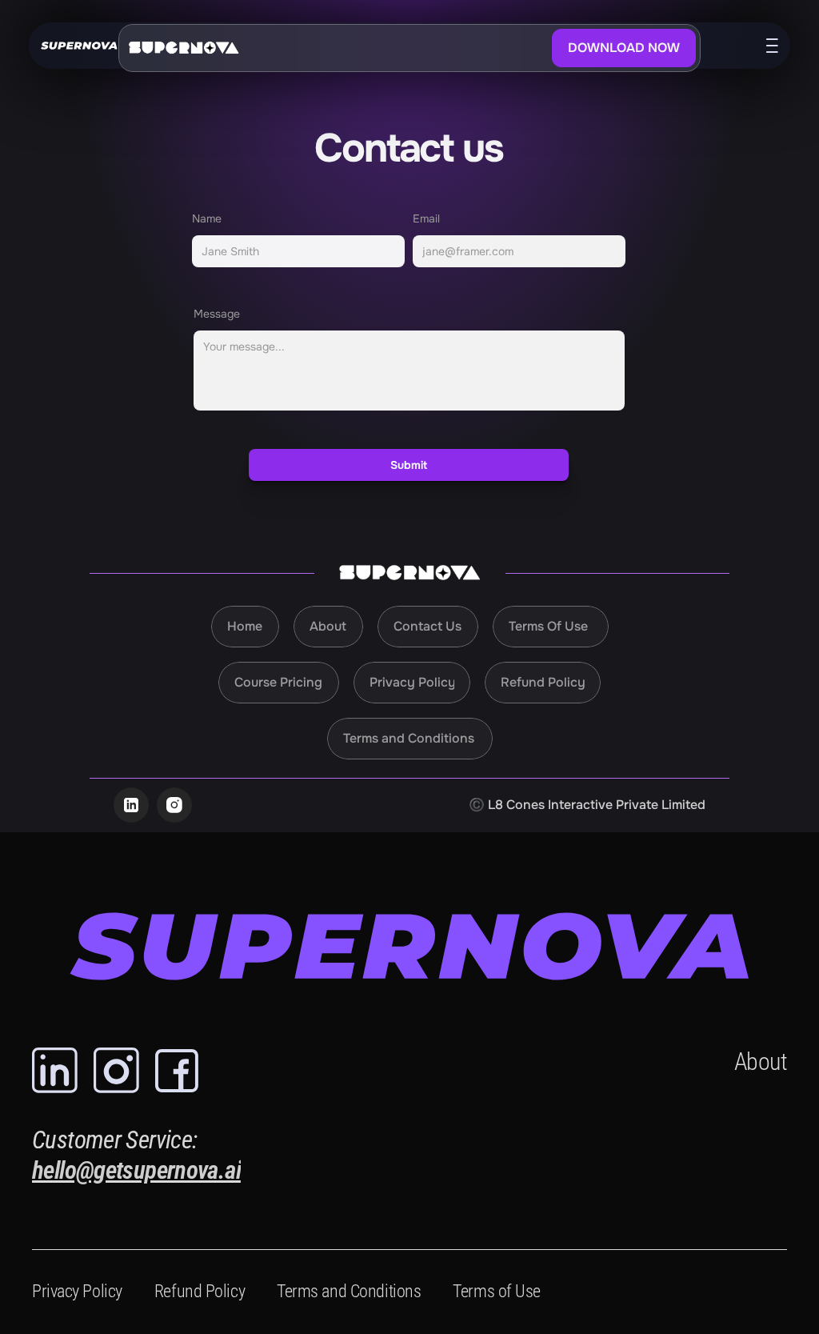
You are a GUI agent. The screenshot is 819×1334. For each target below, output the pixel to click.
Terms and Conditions (349, 1291)
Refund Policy (199, 1291)
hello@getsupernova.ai (136, 1170)
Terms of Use (497, 1291)
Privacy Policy (77, 1291)
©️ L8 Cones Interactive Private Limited (587, 804)
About (760, 1062)
